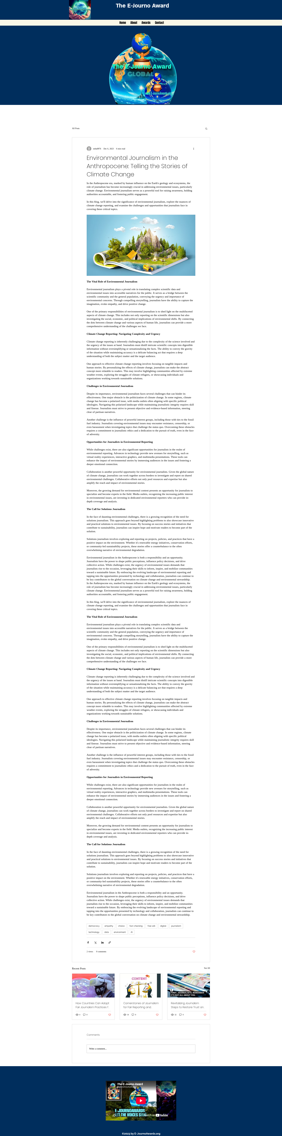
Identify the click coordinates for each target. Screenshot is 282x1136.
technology (94, 932)
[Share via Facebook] (88, 942)
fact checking (136, 926)
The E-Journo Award (142, 6)
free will (151, 926)
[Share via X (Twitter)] (95, 942)
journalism (176, 926)
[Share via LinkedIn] (102, 942)
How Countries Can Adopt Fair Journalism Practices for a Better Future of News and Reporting (93, 1005)
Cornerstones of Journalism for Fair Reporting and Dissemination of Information (141, 1005)
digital (163, 926)
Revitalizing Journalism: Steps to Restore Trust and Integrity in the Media (188, 1005)
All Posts (75, 128)
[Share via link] (109, 942)
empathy (109, 926)
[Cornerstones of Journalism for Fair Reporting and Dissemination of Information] (141, 985)
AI (131, 932)
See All (207, 968)
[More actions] (193, 148)
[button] (206, 128)
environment (120, 932)
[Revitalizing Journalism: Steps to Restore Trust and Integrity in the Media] (188, 985)
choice (121, 926)
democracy (94, 926)
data (106, 932)
